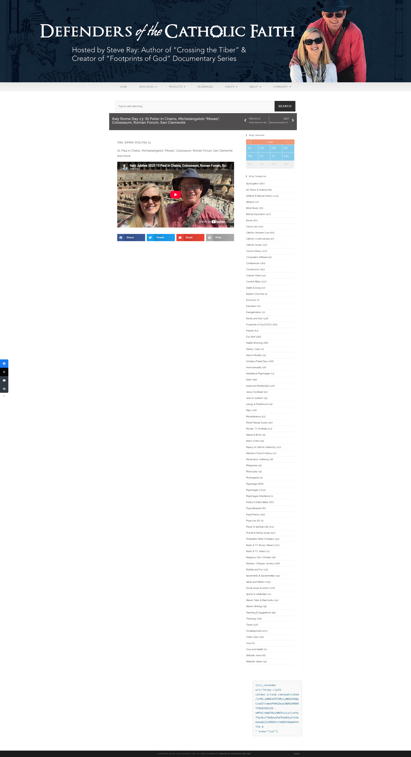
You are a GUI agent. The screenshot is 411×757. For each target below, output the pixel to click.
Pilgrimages (205, 86)
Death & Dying (253, 288)
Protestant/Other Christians (260, 539)
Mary (248, 410)
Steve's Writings (254, 606)
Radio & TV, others (256, 551)
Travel (249, 625)
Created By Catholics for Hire (235, 754)
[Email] (4, 380)
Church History (254, 251)
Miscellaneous (253, 416)
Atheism (250, 202)
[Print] (4, 388)
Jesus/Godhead (254, 392)
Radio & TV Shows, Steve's (260, 545)
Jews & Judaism (254, 398)
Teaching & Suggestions (258, 612)
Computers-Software (257, 257)
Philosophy (252, 471)
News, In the (252, 441)
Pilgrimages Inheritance (258, 496)
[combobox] (194, 106)
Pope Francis (252, 514)
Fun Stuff (250, 336)
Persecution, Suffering (257, 459)
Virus (248, 643)
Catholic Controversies (258, 238)
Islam (249, 379)
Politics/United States (257, 502)
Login (296, 754)
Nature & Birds (253, 435)
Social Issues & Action (257, 588)
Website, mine (253, 655)
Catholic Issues (254, 245)
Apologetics (252, 183)
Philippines (251, 465)
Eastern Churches (255, 294)
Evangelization (253, 312)
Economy (251, 300)
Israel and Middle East (257, 386)
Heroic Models (254, 355)
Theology (251, 618)
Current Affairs (253, 281)
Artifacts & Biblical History (259, 196)
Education (251, 306)
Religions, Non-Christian (258, 557)
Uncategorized (254, 631)
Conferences (252, 263)
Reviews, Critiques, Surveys (260, 563)
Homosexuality (254, 367)
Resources (146, 86)
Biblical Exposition (255, 214)
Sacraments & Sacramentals (260, 575)
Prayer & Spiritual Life (257, 526)
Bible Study (252, 208)
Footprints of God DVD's (259, 324)
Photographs (252, 477)
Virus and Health (254, 649)
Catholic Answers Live (257, 232)
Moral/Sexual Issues (256, 422)
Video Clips (252, 637)
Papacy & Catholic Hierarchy (261, 447)
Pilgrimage (251, 484)
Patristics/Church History (259, 453)
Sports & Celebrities (256, 594)
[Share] (4, 363)
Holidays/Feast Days (257, 361)
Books (249, 220)
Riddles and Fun (254, 569)
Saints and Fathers (255, 582)
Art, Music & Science (256, 190)
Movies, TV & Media (256, 428)
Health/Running (254, 343)
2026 (270, 142)
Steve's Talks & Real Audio (259, 600)
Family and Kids (254, 318)
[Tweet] (4, 372)
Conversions (252, 269)
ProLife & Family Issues (258, 533)
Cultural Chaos (253, 275)
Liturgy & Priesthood (256, 404)
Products (175, 86)
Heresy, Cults (253, 349)
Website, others (254, 661)
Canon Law (252, 226)
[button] (131, 237)
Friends (250, 330)
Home (123, 86)
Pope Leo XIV (253, 520)
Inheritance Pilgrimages (258, 373)
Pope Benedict (253, 508)
